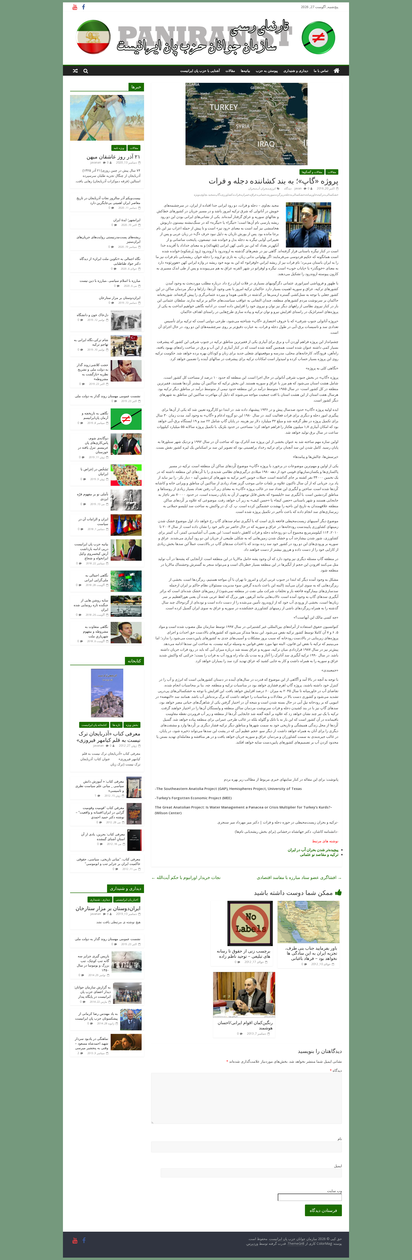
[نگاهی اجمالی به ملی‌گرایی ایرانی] (126, 573)
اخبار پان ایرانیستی (127, 900)
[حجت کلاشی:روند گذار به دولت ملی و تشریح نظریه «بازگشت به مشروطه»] (126, 362)
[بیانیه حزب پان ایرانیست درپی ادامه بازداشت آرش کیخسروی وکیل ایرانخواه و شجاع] (126, 542)
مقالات (230, 70)
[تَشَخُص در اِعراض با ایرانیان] (126, 467)
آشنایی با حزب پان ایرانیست (200, 70)
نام (340, 1138)
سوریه (271, 195)
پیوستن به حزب (267, 70)
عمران (245, 195)
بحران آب (262, 188)
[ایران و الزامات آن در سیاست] (126, 517)
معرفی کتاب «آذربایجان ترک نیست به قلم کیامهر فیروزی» (108, 736)
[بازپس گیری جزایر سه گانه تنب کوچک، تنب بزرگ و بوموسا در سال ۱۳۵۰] (127, 954)
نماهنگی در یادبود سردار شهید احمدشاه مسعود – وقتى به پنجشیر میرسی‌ (91, 1043)
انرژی (272, 188)
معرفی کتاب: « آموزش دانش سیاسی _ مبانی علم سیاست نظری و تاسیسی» (99, 786)
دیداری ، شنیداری (100, 900)
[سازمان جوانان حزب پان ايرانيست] (336, 71)
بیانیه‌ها (245, 70)
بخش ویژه (132, 725)
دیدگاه (336, 1070)
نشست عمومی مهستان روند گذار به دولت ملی (107, 396)
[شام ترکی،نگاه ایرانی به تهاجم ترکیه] (126, 337)
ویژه (196, 195)
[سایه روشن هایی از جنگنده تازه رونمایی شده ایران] (126, 598)
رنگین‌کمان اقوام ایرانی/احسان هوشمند (245, 1025)
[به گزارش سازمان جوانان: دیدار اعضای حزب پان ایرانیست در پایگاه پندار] (127, 985)
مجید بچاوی (207, 195)
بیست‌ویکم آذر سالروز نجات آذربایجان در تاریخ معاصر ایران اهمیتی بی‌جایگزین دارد (108, 200)
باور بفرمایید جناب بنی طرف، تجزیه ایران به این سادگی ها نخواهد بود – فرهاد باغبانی (311, 953)
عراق (254, 195)
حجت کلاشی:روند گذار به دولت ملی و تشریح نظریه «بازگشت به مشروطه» (92, 371)
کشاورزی (227, 195)
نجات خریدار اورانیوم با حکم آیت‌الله (186, 877)
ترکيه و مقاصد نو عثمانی (319, 854)
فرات (237, 195)
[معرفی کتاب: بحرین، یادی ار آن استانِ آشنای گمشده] (134, 832)
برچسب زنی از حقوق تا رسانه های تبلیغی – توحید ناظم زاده (243, 953)
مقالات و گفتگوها (312, 172)
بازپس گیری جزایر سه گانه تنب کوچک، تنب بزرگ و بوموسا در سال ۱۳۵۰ (93, 963)
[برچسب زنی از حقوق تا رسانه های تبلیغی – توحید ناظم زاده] (250, 903)
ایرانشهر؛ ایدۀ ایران (126, 220)
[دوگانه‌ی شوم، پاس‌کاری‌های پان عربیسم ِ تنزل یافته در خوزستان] (126, 436)
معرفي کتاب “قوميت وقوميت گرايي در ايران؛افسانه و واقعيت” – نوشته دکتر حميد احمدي (100, 812)
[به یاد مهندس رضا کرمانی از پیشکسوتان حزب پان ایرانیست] (131, 1011)
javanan (95, 162)
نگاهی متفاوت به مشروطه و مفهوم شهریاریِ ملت (95, 631)
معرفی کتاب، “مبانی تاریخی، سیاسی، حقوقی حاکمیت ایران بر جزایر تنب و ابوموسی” (108, 861)
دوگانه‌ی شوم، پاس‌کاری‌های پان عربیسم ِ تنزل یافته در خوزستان (93, 445)
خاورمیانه (311, 195)
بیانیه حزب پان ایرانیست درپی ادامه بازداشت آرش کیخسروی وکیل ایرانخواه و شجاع (91, 551)
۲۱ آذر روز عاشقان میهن (113, 156)
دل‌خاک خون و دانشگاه (92, 315)
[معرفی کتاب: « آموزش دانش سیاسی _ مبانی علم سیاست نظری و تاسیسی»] (134, 779)
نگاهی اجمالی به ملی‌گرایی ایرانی (96, 577)
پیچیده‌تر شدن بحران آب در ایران (313, 849)
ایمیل (338, 1165)
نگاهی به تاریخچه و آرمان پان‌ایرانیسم (95, 415)
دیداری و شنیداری (295, 70)
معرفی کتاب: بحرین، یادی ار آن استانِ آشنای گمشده (103, 836)
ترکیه (321, 195)
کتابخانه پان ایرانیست (94, 725)
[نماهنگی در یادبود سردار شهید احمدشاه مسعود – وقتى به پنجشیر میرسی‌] (126, 1036)
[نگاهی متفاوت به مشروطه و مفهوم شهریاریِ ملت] (126, 624)
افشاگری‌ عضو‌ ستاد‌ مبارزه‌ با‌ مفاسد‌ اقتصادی (299, 877)
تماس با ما (321, 70)
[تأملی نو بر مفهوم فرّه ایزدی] (126, 492)
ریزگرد (280, 195)
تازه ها (116, 725)
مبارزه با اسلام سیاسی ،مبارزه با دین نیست (110, 280)
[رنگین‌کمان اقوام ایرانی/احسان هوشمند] (244, 974)
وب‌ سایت (334, 1190)
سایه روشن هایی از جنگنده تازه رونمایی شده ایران (91, 605)
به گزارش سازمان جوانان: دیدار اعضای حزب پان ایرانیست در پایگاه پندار (92, 992)
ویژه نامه (119, 148)
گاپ (217, 195)
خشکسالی (298, 195)
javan (298, 188)
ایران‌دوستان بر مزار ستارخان (119, 297)
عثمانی (262, 195)
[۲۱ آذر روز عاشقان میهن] (107, 97)
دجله (288, 195)
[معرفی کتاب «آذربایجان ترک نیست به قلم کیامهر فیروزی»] (107, 671)
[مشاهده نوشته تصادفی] (75, 71)
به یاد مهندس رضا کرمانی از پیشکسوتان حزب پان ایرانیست (96, 1016)
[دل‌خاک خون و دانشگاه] (126, 312)
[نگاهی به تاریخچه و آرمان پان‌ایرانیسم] (126, 411)
